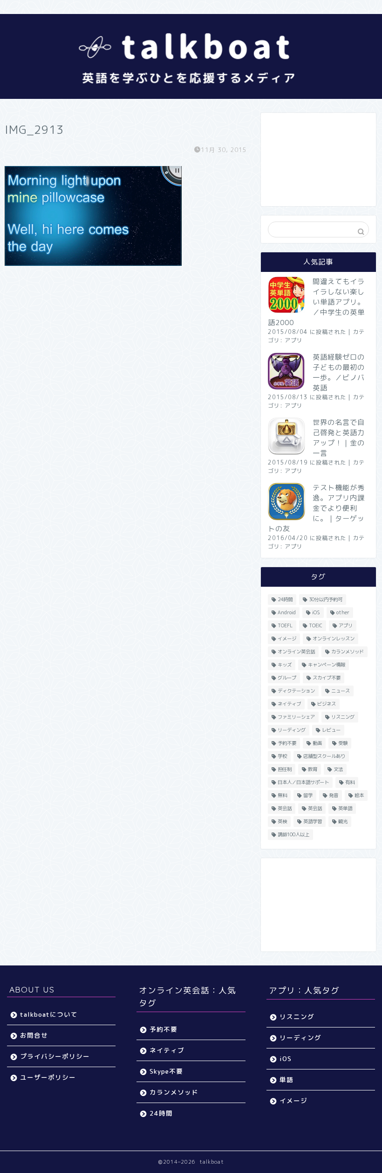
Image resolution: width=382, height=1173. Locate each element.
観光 (343, 821)
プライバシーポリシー (55, 1056)
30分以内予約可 (325, 599)
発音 (333, 795)
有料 (350, 782)
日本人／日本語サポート (303, 782)
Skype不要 (166, 1071)
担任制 (285, 769)
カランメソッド (347, 651)
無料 (282, 795)
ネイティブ (289, 704)
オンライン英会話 (296, 651)
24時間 (285, 599)
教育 (312, 769)
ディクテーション (296, 690)
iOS (316, 612)
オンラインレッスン (334, 638)
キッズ (285, 664)
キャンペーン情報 (326, 664)
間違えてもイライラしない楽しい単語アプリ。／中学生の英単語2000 (316, 302)
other (342, 612)
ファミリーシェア (296, 717)
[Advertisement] (318, 159)
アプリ (294, 340)
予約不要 (287, 743)
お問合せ (34, 1035)
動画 (317, 743)
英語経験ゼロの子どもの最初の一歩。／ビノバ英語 (339, 372)
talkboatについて (49, 1014)
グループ (287, 677)
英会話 (285, 808)
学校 (282, 756)
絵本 (359, 795)
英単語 (345, 808)
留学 (308, 795)
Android (287, 612)
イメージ (287, 638)
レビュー (331, 730)
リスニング (343, 717)
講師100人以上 (293, 834)
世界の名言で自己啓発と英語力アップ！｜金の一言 (339, 437)
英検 (282, 821)
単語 (286, 1079)
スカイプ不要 (327, 677)
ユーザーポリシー (48, 1077)
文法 (338, 769)
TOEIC (315, 625)
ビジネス (326, 704)
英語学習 (312, 821)
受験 (343, 743)
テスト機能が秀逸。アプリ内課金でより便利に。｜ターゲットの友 (316, 508)
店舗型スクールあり (324, 756)
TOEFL (285, 625)
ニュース (340, 690)
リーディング (292, 730)
